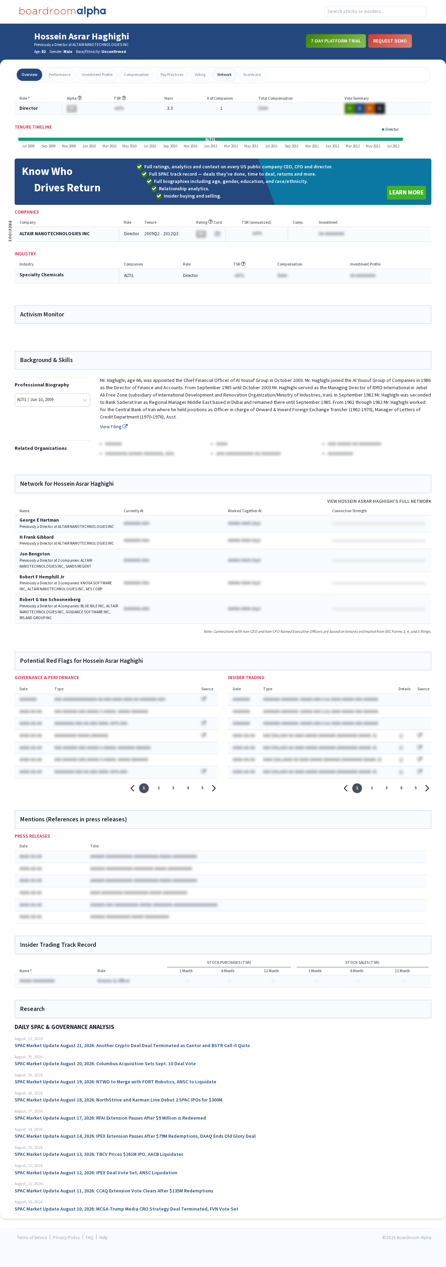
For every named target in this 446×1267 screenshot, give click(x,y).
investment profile (97, 74)
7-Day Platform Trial (336, 41)
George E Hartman (39, 520)
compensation (136, 74)
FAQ (89, 1238)
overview (29, 74)
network (224, 74)
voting (200, 74)
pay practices (172, 74)
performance (59, 74)
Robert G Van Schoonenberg (50, 600)
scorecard (252, 74)
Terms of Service (32, 1238)
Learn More (406, 193)
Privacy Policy (66, 1238)
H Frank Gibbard (37, 537)
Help (103, 1238)
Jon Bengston (35, 554)
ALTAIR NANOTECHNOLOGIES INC (55, 234)
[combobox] (375, 12)
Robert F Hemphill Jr (42, 577)
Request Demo (390, 41)
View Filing (111, 427)
